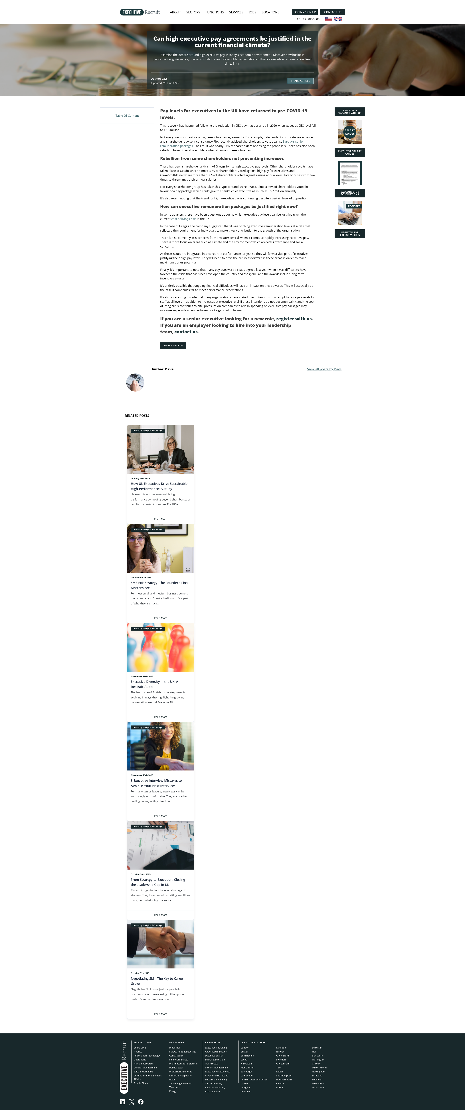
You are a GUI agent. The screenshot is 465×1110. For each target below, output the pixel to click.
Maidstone (318, 1087)
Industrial (174, 1047)
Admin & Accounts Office (254, 1079)
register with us (294, 319)
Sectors (193, 12)
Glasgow (245, 1087)
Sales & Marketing (143, 1071)
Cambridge (246, 1075)
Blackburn (317, 1055)
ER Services (212, 1042)
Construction (176, 1055)
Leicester (317, 1047)
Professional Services (180, 1071)
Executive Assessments (217, 1071)
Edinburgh (246, 1071)
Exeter (279, 1071)
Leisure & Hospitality (180, 1075)
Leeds (244, 1059)
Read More (160, 519)
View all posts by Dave (324, 369)
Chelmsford (282, 1055)
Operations (140, 1059)
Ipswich (280, 1051)
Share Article (300, 81)
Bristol (244, 1051)
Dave (164, 78)
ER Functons (142, 1042)
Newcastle (246, 1063)
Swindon (281, 1059)
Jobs (252, 12)
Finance (138, 1051)
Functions (215, 12)
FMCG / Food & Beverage (182, 1051)
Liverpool (281, 1047)
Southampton (284, 1075)
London (245, 1047)
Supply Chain (141, 1083)
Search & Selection (215, 1059)
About (175, 12)
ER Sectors (176, 1042)
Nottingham (318, 1071)
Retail (172, 1079)
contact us (186, 332)
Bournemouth (284, 1079)
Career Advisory (213, 1083)
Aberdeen (246, 1091)
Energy (173, 1091)
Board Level (140, 1047)
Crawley (316, 1063)
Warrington (318, 1059)
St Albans (317, 1075)
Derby (279, 1087)
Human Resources (143, 1063)
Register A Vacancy (215, 1087)
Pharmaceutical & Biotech (183, 1063)
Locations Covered (254, 1042)
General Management (145, 1067)
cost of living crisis (183, 219)
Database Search (214, 1055)
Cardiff (244, 1083)
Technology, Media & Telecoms (180, 1085)
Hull (314, 1051)
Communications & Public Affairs (147, 1077)
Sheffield (317, 1079)
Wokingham (318, 1083)
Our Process (211, 1063)
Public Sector (176, 1067)
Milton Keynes (319, 1067)
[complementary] (124, 1067)
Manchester (247, 1067)
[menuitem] (175, 12)
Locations (271, 12)
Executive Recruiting (216, 1047)
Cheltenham (283, 1063)
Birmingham (247, 1055)
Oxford (280, 1083)
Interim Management (216, 1067)
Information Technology (147, 1055)
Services (236, 12)
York (278, 1067)
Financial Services (178, 1059)
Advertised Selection (216, 1051)
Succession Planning (216, 1079)
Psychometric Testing (216, 1075)
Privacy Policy (212, 1091)
